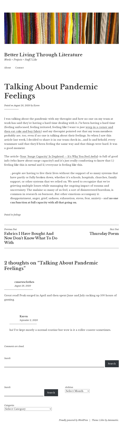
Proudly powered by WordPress (73, 420)
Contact (19, 67)
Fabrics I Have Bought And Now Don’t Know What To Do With (30, 236)
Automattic (113, 420)
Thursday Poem (104, 232)
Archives (69, 387)
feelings (17, 214)
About (7, 67)
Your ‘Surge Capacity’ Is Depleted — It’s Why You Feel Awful (59, 156)
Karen (36, 105)
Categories (9, 405)
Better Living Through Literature (43, 55)
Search (7, 358)
